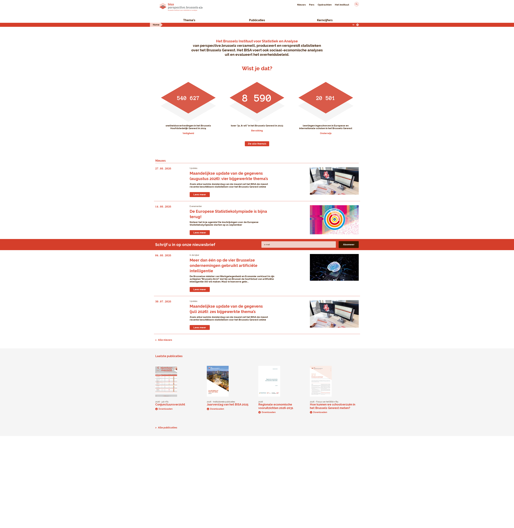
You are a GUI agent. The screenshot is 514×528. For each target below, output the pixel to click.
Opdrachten (325, 4)
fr (353, 25)
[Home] (181, 7)
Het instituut (342, 4)
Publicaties (257, 20)
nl (357, 25)
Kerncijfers (325, 20)
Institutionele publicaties (224, 402)
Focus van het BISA (325, 402)
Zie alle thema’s (257, 143)
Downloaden (166, 409)
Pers (311, 4)
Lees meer (199, 194)
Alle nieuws (165, 339)
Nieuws (301, 4)
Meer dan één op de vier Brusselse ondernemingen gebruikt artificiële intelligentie (223, 265)
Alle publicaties (167, 427)
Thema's (189, 20)
